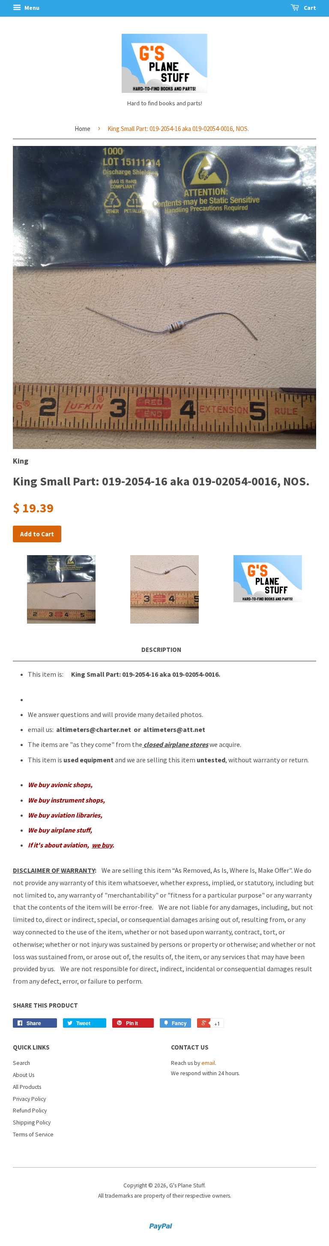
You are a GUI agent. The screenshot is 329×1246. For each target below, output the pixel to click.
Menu (31, 8)
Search (21, 1063)
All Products (27, 1087)
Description (161, 649)
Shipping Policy (32, 1122)
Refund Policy (30, 1110)
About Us (23, 1075)
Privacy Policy (29, 1099)
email (208, 1063)
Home (82, 129)
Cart (309, 8)
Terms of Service (33, 1134)
